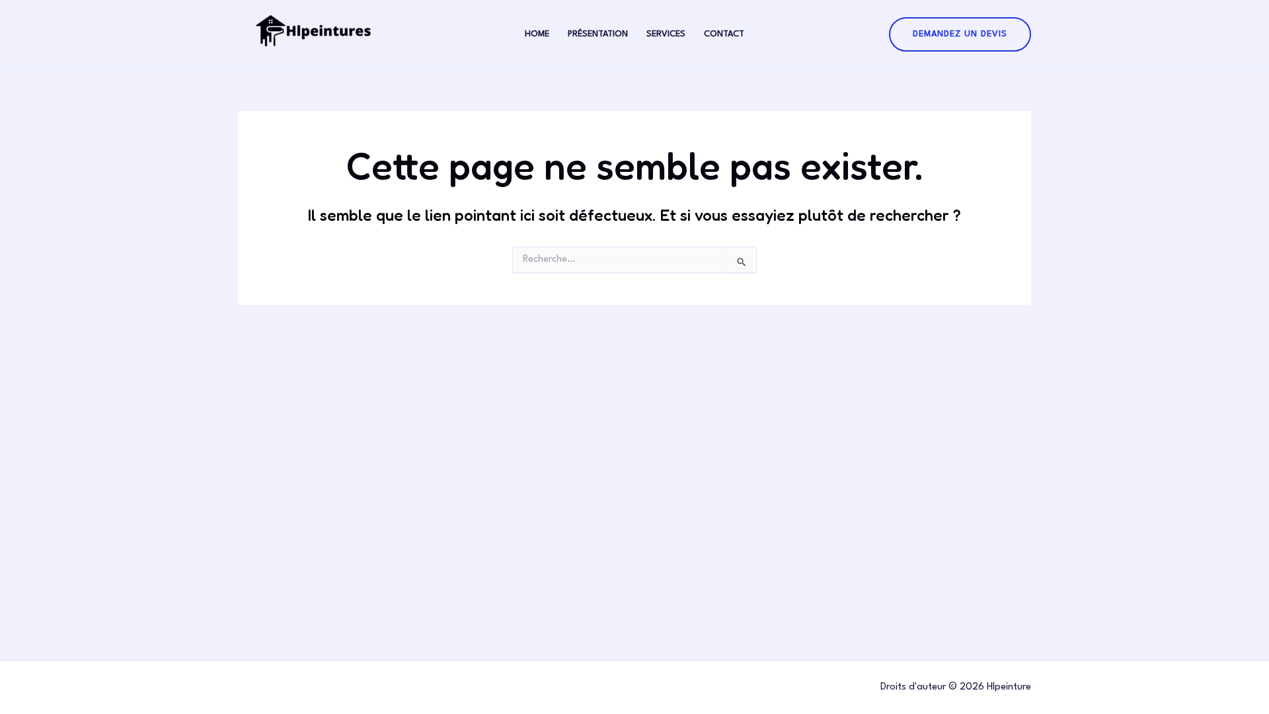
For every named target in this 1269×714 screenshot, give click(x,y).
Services (665, 34)
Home (537, 34)
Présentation (598, 34)
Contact (724, 34)
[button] (960, 34)
